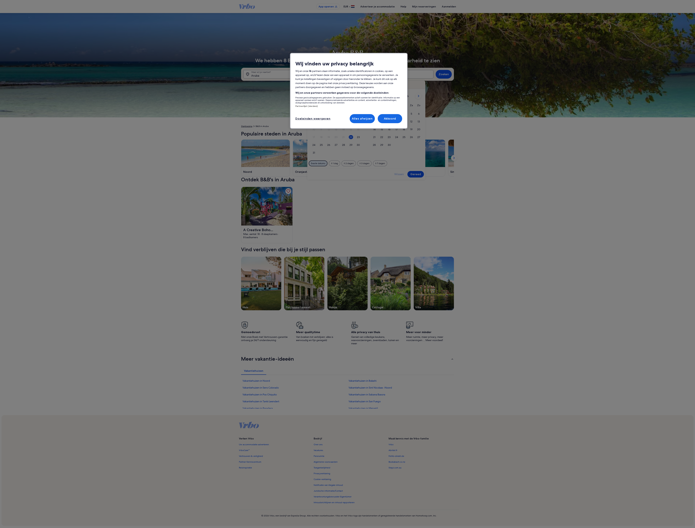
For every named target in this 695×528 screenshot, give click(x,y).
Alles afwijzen (362, 118)
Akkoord (390, 118)
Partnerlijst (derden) (306, 106)
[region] (349, 91)
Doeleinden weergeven (312, 118)
